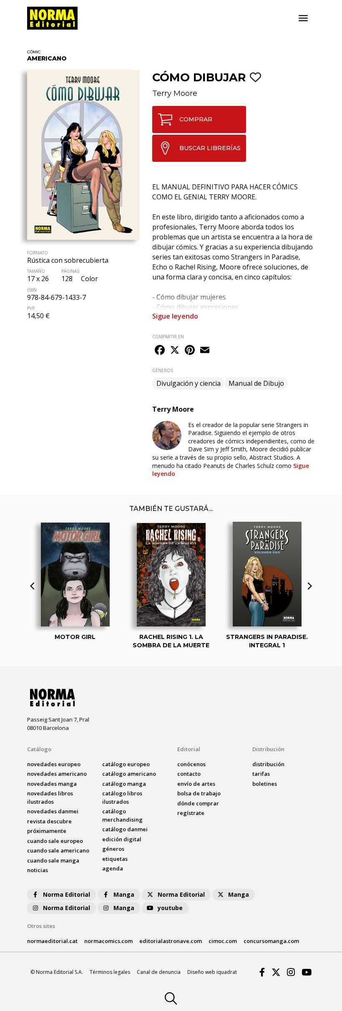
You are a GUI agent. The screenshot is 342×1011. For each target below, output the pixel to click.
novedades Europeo (53, 764)
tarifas (261, 773)
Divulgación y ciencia (188, 383)
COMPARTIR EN (168, 337)
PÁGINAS (70, 271)
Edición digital (121, 839)
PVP (31, 308)
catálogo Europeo (126, 764)
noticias (37, 870)
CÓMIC (34, 52)
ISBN (32, 290)
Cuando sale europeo (55, 841)
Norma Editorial (66, 894)
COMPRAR (195, 119)
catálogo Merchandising (122, 815)
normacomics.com (108, 941)
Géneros (113, 849)
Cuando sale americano (58, 850)
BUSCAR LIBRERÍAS (210, 148)
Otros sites (41, 926)
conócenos (191, 764)
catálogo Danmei (125, 829)
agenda (112, 868)
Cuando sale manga (53, 860)
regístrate (190, 813)
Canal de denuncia (159, 972)
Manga (123, 894)
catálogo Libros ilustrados (122, 797)
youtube (170, 908)
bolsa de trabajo (199, 793)
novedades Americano (57, 773)
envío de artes (196, 783)
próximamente (46, 831)
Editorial (188, 749)
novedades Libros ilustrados (50, 797)
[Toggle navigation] (303, 18)
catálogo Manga (124, 783)
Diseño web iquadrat (212, 972)
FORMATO (37, 253)
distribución (268, 764)
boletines (264, 783)
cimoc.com (223, 941)
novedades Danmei (52, 811)
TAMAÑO (36, 271)
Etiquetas (115, 859)
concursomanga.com (271, 941)
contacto (189, 773)
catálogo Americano (129, 773)
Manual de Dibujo (256, 383)
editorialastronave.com (170, 941)
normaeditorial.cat (52, 941)
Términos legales (110, 972)
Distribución (268, 749)
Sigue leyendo (175, 316)
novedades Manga (52, 783)
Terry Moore (174, 93)
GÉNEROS (162, 370)
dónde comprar (198, 803)
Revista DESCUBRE (49, 821)
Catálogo (39, 749)
